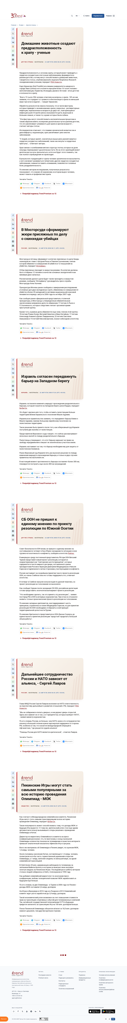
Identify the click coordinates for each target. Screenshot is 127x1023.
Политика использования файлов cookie (106, 989)
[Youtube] (27, 1011)
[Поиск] (72, 16)
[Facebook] (18, 1011)
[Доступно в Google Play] (108, 1011)
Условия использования (107, 975)
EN (106, 1019)
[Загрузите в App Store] (95, 1011)
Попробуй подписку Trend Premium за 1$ (39, 194)
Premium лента (43, 978)
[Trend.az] (18, 16)
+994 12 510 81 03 (17, 995)
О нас (60, 975)
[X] (22, 1011)
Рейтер (71, 553)
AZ (109, 1019)
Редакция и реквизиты (66, 978)
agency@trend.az (17, 998)
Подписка (82, 975)
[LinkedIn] (35, 1011)
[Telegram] (31, 1011)
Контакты (62, 981)
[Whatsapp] (13, 1011)
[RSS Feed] (40, 1011)
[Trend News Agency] (17, 973)
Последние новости (44, 975)
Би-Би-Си (23, 408)
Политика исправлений (66, 988)
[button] (13, 29)
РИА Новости (56, 82)
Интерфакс (41, 266)
